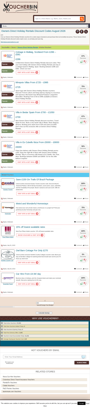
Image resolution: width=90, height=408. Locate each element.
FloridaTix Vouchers (10, 382)
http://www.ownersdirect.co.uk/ (10, 42)
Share (86, 77)
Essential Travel (8, 284)
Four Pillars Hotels (8, 237)
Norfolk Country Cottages (8, 260)
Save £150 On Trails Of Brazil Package (35, 179)
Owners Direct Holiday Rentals (28, 47)
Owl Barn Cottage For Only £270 (32, 250)
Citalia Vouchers (8, 385)
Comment (79, 77)
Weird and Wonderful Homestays (32, 203)
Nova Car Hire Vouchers (11, 377)
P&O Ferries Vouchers (11, 388)
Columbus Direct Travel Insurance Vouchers (19, 379)
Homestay (8, 213)
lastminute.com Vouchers (12, 391)
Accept (81, 403)
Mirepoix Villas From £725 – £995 (32, 82)
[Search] (82, 19)
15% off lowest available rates (30, 227)
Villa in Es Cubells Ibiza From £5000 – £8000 (37, 142)
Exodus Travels (8, 189)
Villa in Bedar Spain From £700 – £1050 (35, 112)
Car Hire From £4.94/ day (28, 274)
